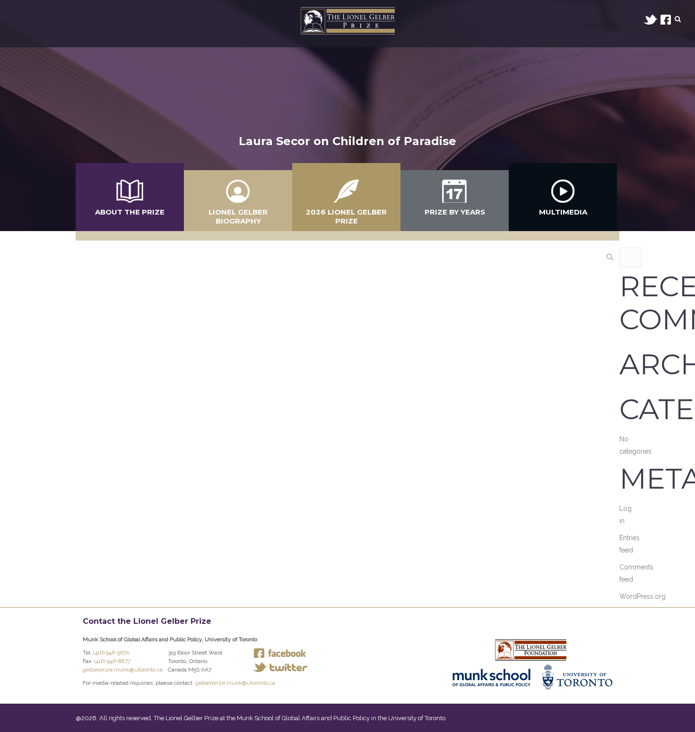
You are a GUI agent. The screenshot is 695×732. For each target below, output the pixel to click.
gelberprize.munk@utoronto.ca (123, 669)
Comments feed (636, 573)
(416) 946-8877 (112, 661)
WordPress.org (642, 596)
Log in (625, 515)
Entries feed (629, 544)
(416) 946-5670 (111, 652)
